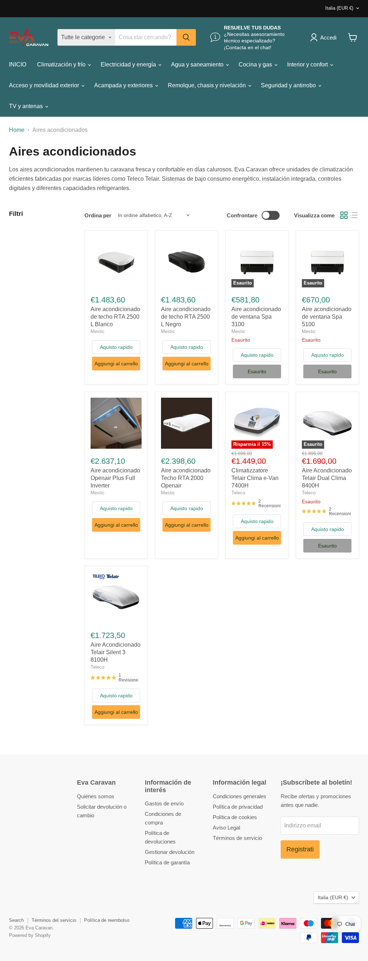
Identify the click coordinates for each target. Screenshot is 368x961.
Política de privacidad (238, 807)
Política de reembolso (106, 920)
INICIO (17, 64)
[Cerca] (186, 37)
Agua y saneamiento (198, 64)
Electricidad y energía (129, 64)
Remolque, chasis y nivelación (207, 85)
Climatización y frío (62, 64)
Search (16, 920)
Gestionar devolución (169, 852)
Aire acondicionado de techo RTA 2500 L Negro (186, 316)
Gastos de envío (164, 803)
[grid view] (344, 215)
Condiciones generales (239, 796)
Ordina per (97, 215)
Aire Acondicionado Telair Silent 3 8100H (116, 652)
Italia (339, 8)
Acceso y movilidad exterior (44, 85)
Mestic (98, 331)
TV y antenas (26, 106)
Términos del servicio (54, 920)
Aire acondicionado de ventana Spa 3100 (256, 316)
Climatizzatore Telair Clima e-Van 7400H (255, 478)
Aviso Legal (226, 827)
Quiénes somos (95, 796)
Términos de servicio (237, 838)
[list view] (354, 215)
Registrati (300, 849)
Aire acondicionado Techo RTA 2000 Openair (186, 478)
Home (16, 130)
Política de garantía (167, 862)
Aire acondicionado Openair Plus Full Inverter (115, 478)
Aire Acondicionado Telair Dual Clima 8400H (327, 478)
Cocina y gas (256, 64)
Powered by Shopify (30, 935)
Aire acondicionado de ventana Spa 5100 (326, 316)
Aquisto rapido (116, 347)
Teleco (238, 492)
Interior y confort (308, 64)
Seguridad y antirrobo (289, 85)
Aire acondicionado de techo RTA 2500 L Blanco (115, 316)
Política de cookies (235, 817)
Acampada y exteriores (124, 85)
